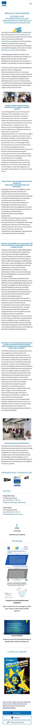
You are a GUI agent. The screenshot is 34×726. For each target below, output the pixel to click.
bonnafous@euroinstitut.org (16, 502)
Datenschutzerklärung (9, 707)
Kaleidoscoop (7, 41)
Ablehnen (17, 717)
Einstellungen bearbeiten (17, 722)
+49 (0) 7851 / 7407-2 (12, 500)
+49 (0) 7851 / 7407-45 (13, 512)
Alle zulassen (17, 713)
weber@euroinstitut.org (15, 514)
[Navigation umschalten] (30, 3)
